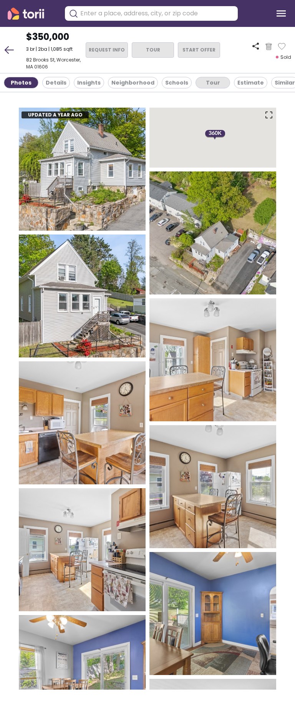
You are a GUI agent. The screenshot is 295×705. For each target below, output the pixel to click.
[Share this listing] (255, 46)
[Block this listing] (268, 46)
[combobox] (157, 13)
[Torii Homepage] (31, 14)
